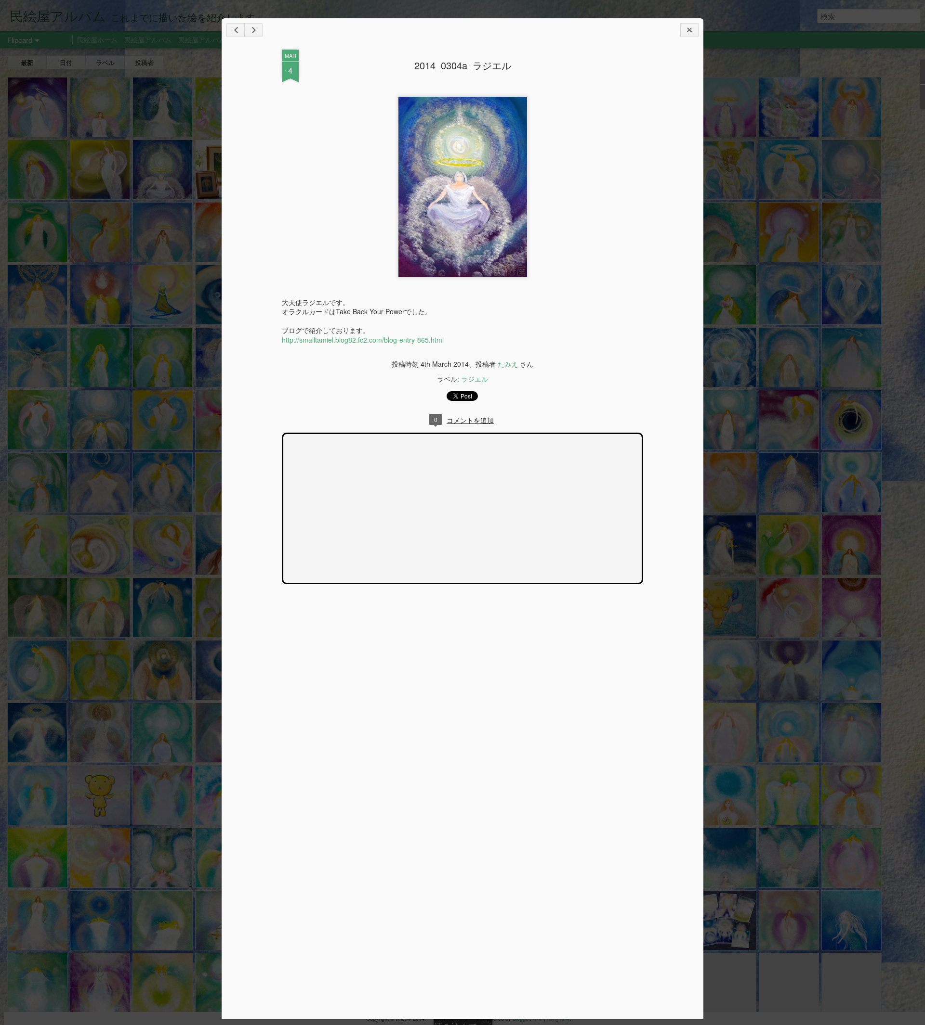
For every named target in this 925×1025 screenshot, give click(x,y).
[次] (235, 30)
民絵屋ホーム (97, 39)
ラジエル (474, 379)
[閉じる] (689, 30)
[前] (253, 30)
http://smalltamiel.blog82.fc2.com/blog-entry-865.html (363, 340)
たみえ (508, 364)
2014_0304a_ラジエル (462, 65)
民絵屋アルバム (148, 39)
